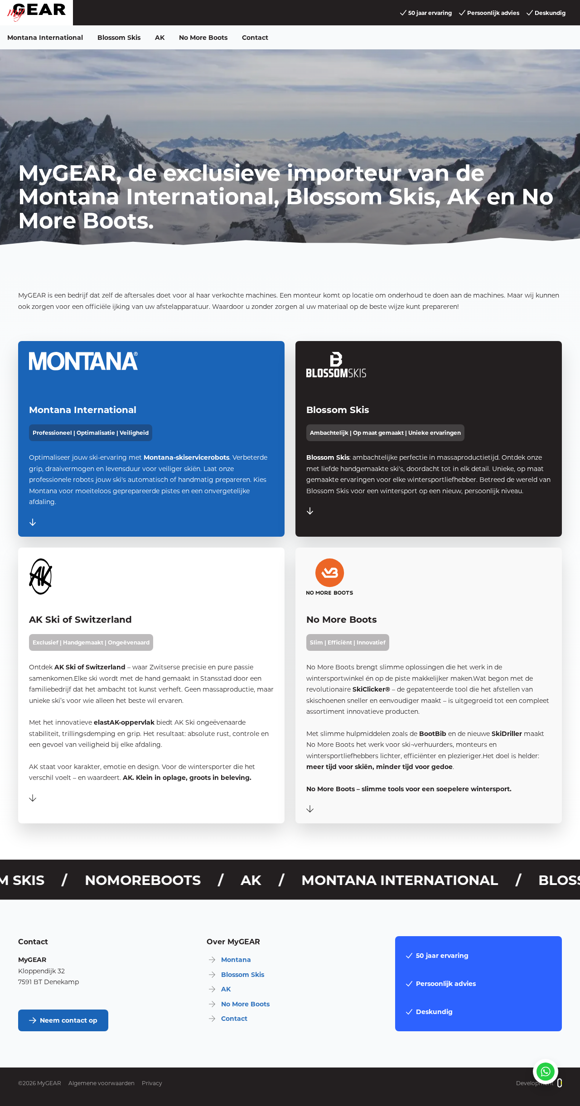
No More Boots (203, 37)
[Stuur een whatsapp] (545, 1071)
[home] (36, 12)
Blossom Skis (118, 37)
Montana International (45, 37)
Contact (255, 37)
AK (159, 37)
